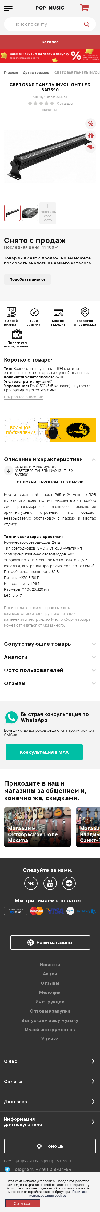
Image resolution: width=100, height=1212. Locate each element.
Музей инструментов (50, 1030)
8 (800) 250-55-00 (57, 1160)
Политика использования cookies (58, 1193)
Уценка (50, 1039)
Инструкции (50, 1002)
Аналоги (15, 657)
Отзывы (15, 683)
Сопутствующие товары (38, 643)
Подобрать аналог (27, 279)
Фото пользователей (33, 670)
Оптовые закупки (50, 1011)
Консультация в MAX (44, 752)
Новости (50, 964)
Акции (50, 974)
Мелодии (50, 992)
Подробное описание (23, 397)
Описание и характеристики (43, 459)
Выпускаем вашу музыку (49, 1020)
